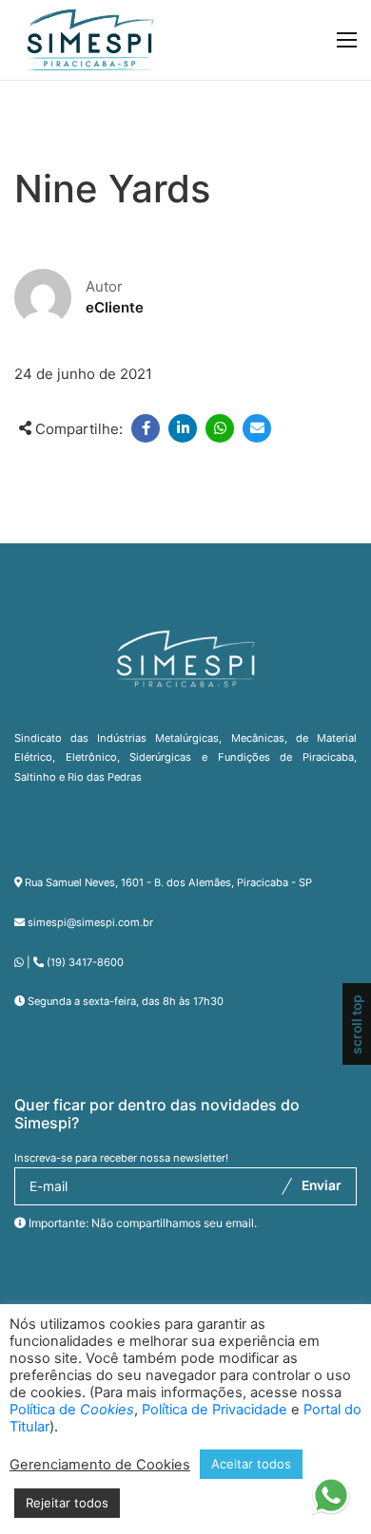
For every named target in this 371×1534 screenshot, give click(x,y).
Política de (72, 1409)
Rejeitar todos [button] (67, 1502)
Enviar (322, 1185)
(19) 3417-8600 (85, 962)
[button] (330, 1492)
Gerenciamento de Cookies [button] (100, 1464)
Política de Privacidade (214, 1409)
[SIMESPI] (90, 40)
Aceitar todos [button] (251, 1463)
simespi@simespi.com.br (90, 922)
